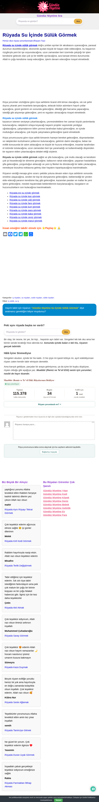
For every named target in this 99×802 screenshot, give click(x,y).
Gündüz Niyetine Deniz (55, 501)
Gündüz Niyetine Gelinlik (57, 508)
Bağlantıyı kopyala (49, 452)
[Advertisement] (49, 81)
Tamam (58, 800)
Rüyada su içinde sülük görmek (20, 45)
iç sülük (11, 301)
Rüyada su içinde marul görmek (26, 221)
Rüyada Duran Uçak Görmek (19, 755)
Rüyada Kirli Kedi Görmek (18, 541)
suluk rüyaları (36, 298)
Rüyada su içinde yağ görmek (25, 200)
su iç (17, 301)
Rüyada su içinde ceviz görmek (26, 217)
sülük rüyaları (48, 298)
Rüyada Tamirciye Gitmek (18, 730)
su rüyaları (26, 298)
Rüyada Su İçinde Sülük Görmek (40, 35)
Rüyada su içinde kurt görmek (25, 207)
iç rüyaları (16, 298)
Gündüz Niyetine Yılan (55, 490)
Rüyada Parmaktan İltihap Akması (18, 785)
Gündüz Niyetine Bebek (56, 504)
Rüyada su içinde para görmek (25, 210)
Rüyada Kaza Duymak (16, 667)
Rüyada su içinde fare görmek (25, 203)
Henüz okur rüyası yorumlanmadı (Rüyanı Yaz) (24, 41)
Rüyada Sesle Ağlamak (17, 702)
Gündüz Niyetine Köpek (56, 497)
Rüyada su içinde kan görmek (25, 196)
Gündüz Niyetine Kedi (55, 494)
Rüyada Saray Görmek (16, 635)
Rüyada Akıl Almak (14, 607)
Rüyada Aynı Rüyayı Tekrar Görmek (19, 511)
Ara (78, 21)
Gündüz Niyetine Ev (54, 511)
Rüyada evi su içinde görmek (24, 193)
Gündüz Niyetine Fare (55, 515)
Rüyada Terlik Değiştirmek (18, 565)
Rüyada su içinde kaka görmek (25, 214)
